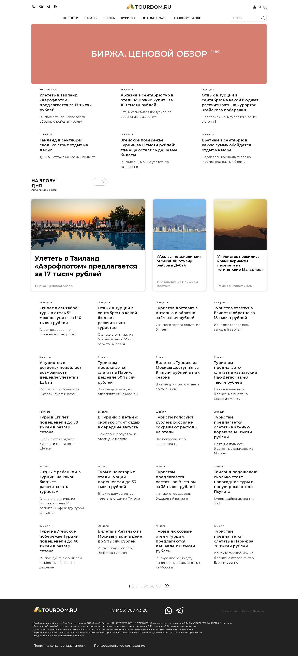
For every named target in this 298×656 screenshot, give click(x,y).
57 (158, 586)
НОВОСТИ (70, 18)
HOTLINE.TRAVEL (154, 18)
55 (146, 586)
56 (152, 586)
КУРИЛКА (128, 18)
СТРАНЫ (90, 18)
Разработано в (243, 611)
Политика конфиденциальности (59, 645)
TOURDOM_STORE (187, 18)
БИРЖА (109, 18)
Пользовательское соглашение (119, 645)
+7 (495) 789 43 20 (129, 610)
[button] (96, 181)
